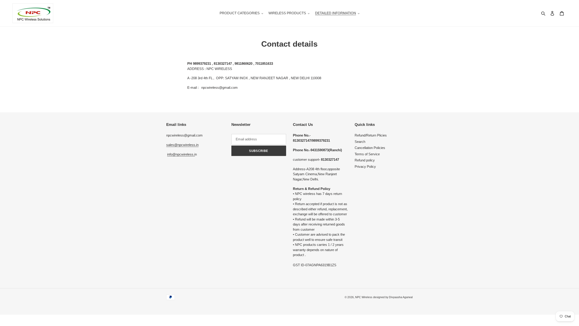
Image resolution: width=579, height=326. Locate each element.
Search (360, 142)
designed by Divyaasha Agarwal (393, 297)
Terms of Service (367, 154)
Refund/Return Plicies (371, 135)
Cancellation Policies (370, 148)
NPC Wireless (363, 297)
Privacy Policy (365, 166)
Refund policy (365, 160)
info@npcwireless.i (181, 154)
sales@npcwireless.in (182, 145)
